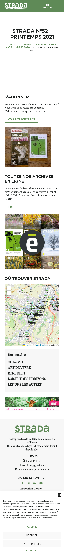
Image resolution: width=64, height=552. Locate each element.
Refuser (32, 535)
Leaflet (28, 345)
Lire (11, 206)
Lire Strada (22, 47)
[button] (59, 495)
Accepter (32, 526)
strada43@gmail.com (34, 465)
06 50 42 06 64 (33, 461)
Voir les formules (21, 119)
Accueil (14, 44)
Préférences (32, 543)
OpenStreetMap (41, 345)
